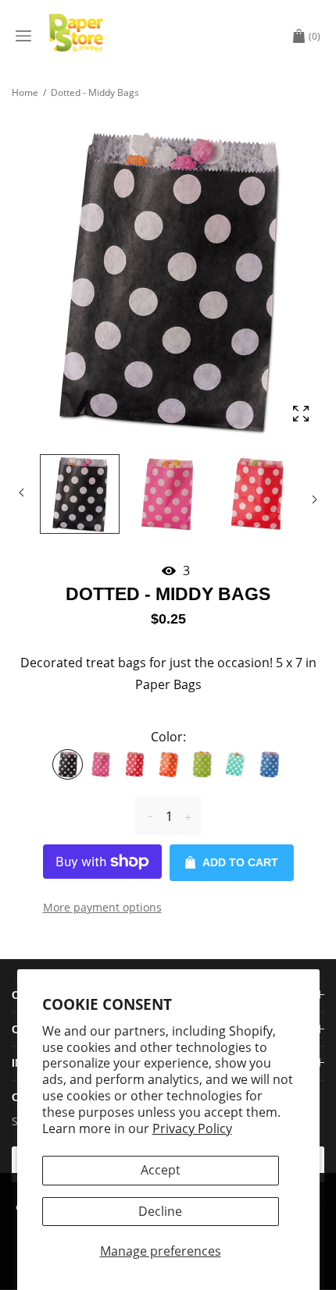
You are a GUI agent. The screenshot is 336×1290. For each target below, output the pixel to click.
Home (25, 92)
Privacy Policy (192, 1128)
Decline (160, 1211)
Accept (161, 1169)
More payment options (102, 907)
